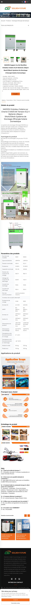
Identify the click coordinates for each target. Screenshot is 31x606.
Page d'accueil (6, 16)
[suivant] (27, 59)
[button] (25, 515)
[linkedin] (19, 579)
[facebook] (15, 579)
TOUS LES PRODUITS (7, 25)
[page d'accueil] (15, 8)
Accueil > (3, 20)
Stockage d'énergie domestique (20, 20)
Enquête (15, 94)
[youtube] (12, 579)
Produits (14, 16)
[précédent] (2, 59)
